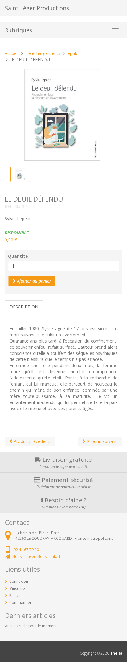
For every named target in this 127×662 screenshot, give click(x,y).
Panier (14, 595)
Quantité (18, 256)
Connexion (18, 581)
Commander (20, 602)
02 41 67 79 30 (26, 549)
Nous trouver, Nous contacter (38, 556)
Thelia (116, 653)
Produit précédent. (31, 441)
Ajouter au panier (33, 281)
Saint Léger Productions (37, 8)
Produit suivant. (102, 441)
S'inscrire (17, 588)
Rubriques (18, 30)
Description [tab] (24, 307)
